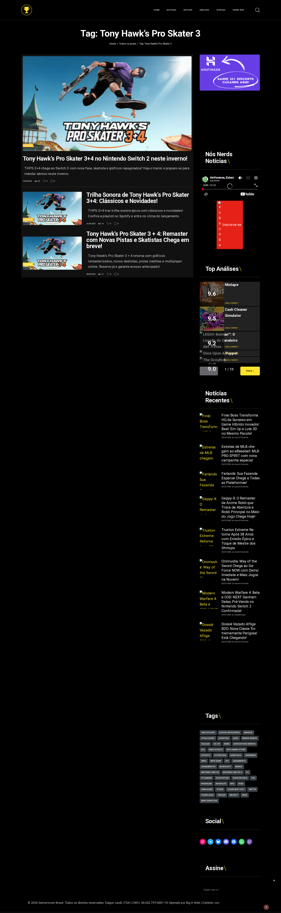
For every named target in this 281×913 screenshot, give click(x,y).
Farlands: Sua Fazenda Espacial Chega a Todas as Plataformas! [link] (240, 478)
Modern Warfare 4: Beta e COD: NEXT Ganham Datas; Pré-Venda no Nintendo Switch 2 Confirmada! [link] (240, 601)
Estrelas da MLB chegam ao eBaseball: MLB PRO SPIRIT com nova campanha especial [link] (240, 453)
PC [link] (247, 772)
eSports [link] (205, 755)
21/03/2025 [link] (90, 224)
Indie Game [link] (215, 761)
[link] (26, 7)
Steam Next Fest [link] (236, 789)
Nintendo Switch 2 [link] (232, 772)
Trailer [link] (222, 795)
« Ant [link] (209, 371)
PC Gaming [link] (206, 778)
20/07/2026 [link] (226, 437)
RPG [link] (232, 784)
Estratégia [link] (220, 755)
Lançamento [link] (239, 761)
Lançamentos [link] (208, 767)
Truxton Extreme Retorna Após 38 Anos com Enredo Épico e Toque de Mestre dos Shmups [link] (238, 539)
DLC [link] (203, 749)
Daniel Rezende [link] (241, 437)
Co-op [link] (217, 744)
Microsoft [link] (225, 767)
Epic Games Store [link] (236, 749)
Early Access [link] (216, 749)
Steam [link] (220, 789)
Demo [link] (227, 744)
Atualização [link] (208, 738)
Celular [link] (205, 744)
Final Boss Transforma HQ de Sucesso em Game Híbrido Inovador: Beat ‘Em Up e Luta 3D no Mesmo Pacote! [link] (240, 424)
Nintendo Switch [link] (210, 772)
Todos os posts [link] (127, 43)
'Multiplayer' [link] (208, 732)
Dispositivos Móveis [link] (245, 744)
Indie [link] (203, 761)
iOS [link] (227, 761)
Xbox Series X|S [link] (209, 801)
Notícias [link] (28, 145)
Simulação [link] (207, 789)
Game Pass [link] (235, 755)
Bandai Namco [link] (249, 738)
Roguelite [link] (221, 784)
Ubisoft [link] (234, 795)
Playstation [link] (222, 778)
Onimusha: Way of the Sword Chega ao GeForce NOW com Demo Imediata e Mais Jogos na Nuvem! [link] (240, 570)
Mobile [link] (238, 767)
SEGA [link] (240, 784)
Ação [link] (235, 738)
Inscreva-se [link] (231, 224)
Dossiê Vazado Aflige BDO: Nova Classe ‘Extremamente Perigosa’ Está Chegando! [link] (239, 631)
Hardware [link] (250, 755)
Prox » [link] (250, 371)
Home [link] (113, 43)
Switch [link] (252, 789)
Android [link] (248, 732)
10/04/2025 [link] (27, 181)
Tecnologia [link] (207, 795)
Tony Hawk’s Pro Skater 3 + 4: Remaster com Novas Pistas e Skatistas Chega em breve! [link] (137, 240)
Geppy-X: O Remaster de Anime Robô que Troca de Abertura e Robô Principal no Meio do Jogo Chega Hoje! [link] (240, 507)
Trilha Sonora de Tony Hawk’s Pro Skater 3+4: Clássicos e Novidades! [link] (137, 198)
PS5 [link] (253, 778)
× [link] (274, 880)
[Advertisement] (230, 113)
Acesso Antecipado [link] (229, 732)
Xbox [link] (244, 795)
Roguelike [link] (206, 784)
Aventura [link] (224, 738)
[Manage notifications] (266, 907)
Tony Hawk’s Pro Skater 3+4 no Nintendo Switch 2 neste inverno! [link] (105, 159)
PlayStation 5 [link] (240, 778)
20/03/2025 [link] (90, 274)
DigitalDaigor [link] (240, 615)
